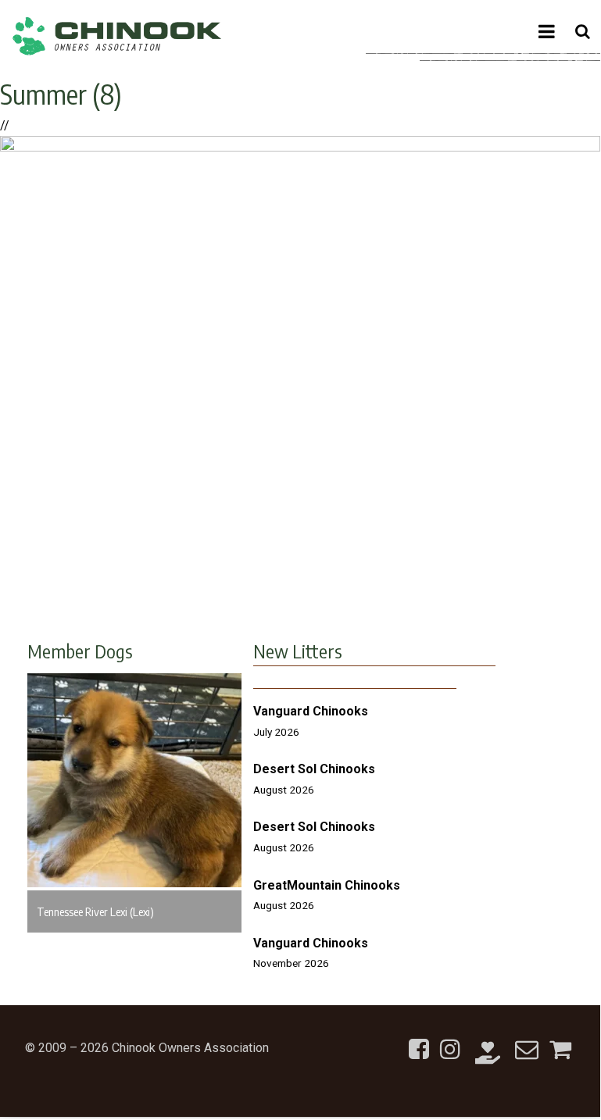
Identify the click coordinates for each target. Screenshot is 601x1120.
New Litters (297, 650)
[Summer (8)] (300, 147)
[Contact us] (526, 1040)
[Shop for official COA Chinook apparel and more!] (560, 1040)
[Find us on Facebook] (419, 1040)
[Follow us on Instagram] (450, 1040)
